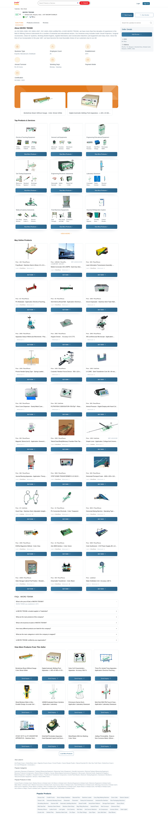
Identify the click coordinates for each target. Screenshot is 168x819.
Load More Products (66, 753)
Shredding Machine (43, 803)
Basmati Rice (76, 797)
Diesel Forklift (82, 803)
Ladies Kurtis (53, 809)
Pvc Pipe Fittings (82, 812)
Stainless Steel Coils (61, 812)
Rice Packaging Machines (117, 800)
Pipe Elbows (112, 812)
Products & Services (33, 22)
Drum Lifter (114, 797)
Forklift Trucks (51, 797)
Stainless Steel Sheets (54, 806)
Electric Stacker (124, 797)
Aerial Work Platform (94, 803)
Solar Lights (124, 809)
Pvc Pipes (72, 812)
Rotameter (67, 800)
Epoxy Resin (120, 803)
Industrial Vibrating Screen (54, 800)
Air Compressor (103, 809)
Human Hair (41, 797)
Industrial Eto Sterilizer (102, 800)
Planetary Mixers (42, 809)
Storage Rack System (109, 803)
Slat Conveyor (105, 806)
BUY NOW (30, 275)
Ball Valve (79, 809)
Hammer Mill (54, 803)
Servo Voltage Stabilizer (63, 797)
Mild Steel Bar (41, 806)
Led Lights (62, 809)
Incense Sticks (114, 809)
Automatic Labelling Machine (68, 803)
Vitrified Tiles (49, 812)
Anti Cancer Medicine (91, 809)
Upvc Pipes (92, 812)
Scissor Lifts (41, 800)
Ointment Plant (115, 806)
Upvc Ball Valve (102, 812)
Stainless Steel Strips (68, 806)
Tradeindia (17, 9)
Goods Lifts (41, 812)
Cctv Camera (71, 809)
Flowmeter (75, 800)
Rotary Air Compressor (86, 800)
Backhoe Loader (86, 797)
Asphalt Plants (95, 806)
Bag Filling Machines (82, 806)
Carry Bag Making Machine (101, 797)
